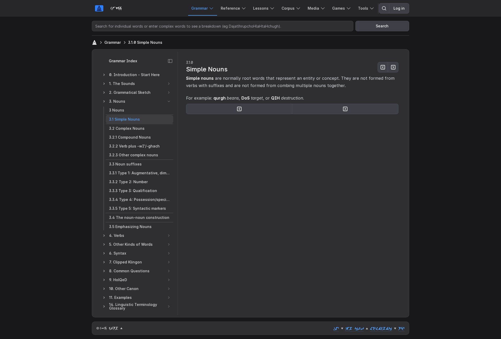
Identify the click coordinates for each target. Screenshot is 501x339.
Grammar (112, 42)
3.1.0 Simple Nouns (145, 42)
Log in (399, 8)
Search (382, 26)
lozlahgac (381, 328)
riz (401, 328)
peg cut (354, 328)
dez (336, 328)
